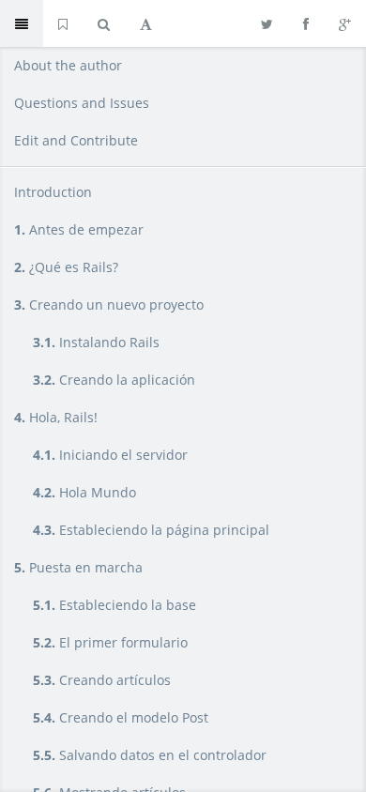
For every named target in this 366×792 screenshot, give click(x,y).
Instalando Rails (96, 342)
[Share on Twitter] (267, 23)
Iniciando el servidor (110, 455)
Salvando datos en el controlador (150, 755)
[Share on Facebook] (306, 23)
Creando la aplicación (114, 379)
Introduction (53, 192)
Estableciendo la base (114, 605)
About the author (68, 65)
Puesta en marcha (78, 567)
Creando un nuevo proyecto (109, 304)
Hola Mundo (84, 492)
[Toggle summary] (21, 23)
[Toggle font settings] (146, 23)
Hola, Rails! (56, 417)
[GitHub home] (63, 23)
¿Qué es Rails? (66, 267)
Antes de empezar (79, 229)
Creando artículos (102, 680)
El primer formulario (110, 642)
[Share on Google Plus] (345, 23)
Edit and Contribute (76, 140)
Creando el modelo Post (120, 717)
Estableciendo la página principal (151, 530)
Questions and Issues (81, 103)
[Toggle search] (104, 23)
